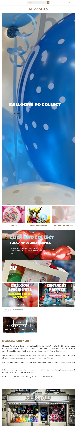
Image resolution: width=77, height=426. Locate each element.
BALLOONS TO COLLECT (63, 226)
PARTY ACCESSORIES (38, 226)
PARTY (14, 226)
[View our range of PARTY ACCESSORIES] (38, 214)
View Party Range (57, 304)
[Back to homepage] (38, 9)
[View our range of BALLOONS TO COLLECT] (63, 214)
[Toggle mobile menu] (2, 2)
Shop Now (20, 322)
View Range (20, 304)
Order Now (16, 113)
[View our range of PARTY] (13, 214)
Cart (70, 2)
